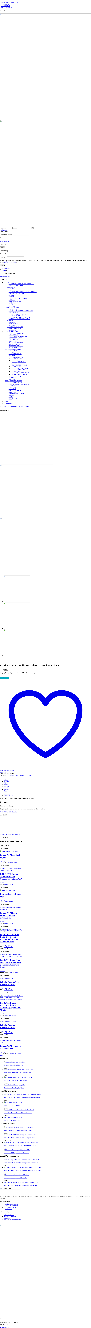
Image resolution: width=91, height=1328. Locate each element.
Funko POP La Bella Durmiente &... (10, 812)
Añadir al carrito (5, 678)
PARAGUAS (12, 392)
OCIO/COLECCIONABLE (13, 349)
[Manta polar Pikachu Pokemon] (13, 1102)
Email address (4, 254)
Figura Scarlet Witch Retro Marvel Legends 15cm (17, 1072)
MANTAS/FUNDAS (15, 301)
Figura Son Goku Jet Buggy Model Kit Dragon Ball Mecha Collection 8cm (9, 938)
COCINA (11, 288)
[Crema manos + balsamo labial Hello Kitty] (16, 1175)
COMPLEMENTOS (14, 387)
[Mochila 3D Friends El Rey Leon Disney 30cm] (18, 1077)
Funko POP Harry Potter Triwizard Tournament (8, 915)
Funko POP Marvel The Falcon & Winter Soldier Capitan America (22, 1170)
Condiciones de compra (11, 1205)
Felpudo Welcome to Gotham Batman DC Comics (18, 1130)
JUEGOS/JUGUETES (11, 331)
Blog (6, 401)
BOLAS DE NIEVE (14, 350)
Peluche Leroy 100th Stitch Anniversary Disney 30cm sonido (21, 1162)
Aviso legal (7, 1218)
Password (3, 238)
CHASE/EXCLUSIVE (22, 373)
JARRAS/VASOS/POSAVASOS (18, 298)
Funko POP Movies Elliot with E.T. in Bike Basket (18, 1113)
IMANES (11, 296)
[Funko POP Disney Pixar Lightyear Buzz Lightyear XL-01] (21, 1182)
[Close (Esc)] (0, 1318)
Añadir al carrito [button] (12, 862)
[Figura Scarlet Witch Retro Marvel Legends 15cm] (18, 1069)
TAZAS (11, 304)
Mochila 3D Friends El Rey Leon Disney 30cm (17, 1080)
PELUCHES (12, 379)
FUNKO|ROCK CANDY (19, 374)
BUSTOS (11, 352)
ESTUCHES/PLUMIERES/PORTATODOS (21, 317)
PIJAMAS (11, 395)
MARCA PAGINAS (14, 323)
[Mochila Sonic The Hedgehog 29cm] (14, 1085)
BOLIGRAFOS (13, 312)
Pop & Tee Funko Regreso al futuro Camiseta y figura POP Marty (10, 1006)
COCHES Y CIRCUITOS (16, 333)
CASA (7, 282)
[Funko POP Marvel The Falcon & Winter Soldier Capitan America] (23, 1167)
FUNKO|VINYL (17, 376)
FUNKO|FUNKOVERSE (19, 365)
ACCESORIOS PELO (15, 382)
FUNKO (2, 861)
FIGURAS (12, 355)
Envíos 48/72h (5, 4)
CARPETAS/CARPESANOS (17, 315)
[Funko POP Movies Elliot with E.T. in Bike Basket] (19, 1110)
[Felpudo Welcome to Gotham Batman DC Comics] (18, 1127)
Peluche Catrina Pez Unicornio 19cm (9, 983)
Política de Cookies (9, 1215)
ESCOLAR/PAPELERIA (12, 308)
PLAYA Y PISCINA (14, 344)
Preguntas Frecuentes (11, 1207)
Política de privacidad (10, 1216)
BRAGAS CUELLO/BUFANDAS (19, 384)
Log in (2, 247)
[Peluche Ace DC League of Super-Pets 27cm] (17, 1150)
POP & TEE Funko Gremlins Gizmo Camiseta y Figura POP (11, 876)
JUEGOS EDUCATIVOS (16, 338)
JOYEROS (12, 300)
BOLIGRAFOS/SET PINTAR (17, 314)
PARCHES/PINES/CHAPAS (17, 393)
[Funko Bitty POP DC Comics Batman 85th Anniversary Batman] (22, 1094)
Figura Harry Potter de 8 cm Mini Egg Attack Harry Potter (20, 1145)
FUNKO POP (16, 371)
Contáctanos (8, 403)
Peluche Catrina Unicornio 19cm (7, 1026)
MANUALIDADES (14, 341)
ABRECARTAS (13, 309)
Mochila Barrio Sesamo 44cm (12, 1120)
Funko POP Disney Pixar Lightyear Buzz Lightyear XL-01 (20, 1185)
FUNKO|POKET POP (18, 370)
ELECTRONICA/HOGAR (16, 293)
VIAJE (11, 400)
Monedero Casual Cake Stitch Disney (14, 1065)
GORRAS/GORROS (15, 390)
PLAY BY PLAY (5, 988)
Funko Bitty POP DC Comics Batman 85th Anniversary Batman (22, 1097)
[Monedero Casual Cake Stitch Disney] (15, 1062)
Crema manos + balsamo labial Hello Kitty (15, 1178)
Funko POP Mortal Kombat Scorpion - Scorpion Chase (19, 1137)
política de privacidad (10, 262)
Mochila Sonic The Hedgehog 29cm (14, 1088)
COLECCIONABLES (15, 354)
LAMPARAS (12, 303)
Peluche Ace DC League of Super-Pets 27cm (16, 1153)
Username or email (6, 234)
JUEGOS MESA (13, 339)
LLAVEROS (12, 377)
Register (3, 265)
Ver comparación (5, 1327)
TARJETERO (13, 398)
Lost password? (4, 241)
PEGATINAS (12, 330)
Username (3, 250)
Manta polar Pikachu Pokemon (12, 1105)
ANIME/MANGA (17, 357)
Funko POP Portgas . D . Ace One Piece (11, 1047)
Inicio (1, 406)
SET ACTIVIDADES (15, 347)
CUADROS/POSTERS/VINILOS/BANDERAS (23, 292)
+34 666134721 (5, 6)
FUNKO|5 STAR (17, 358)
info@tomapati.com (6, 7)
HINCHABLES (13, 335)
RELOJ (11, 397)
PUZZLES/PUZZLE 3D (16, 346)
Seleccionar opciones (10, 1015)
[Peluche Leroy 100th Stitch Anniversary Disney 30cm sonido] (21, 1159)
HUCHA (11, 295)
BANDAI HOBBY (5, 945)
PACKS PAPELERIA (15, 328)
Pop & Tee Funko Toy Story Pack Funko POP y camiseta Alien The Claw (10, 963)
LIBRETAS (12, 322)
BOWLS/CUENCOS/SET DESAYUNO (15, 286)
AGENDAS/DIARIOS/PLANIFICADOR (21, 311)
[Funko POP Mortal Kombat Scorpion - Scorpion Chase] (20, 1134)
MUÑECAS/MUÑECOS (16, 343)
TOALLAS (12, 306)
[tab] (7, 794)
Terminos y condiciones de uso (12, 1219)
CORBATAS (12, 389)
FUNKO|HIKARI (17, 366)
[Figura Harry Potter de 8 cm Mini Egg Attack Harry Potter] (21, 1142)
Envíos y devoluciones (11, 1204)
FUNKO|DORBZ (17, 360)
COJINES (11, 290)
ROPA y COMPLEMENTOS (13, 381)
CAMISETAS (13, 385)
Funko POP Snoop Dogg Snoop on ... (10, 834)
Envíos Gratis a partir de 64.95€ (10, 2)
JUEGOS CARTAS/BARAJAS (18, 336)
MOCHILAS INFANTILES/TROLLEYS (15, 326)
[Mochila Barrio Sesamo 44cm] (13, 1117)
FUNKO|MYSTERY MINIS (20, 368)
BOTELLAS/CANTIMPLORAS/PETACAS (21, 284)
